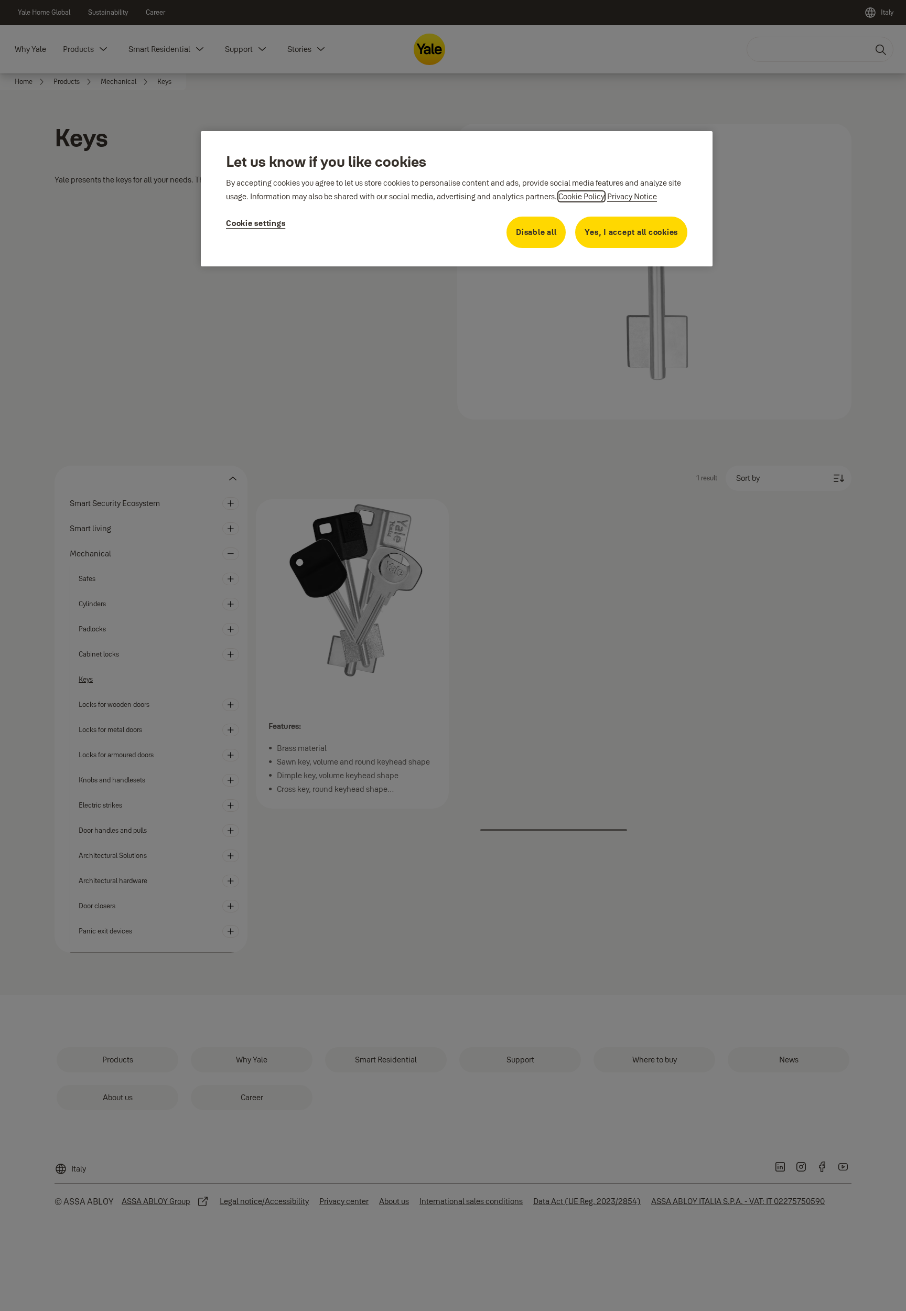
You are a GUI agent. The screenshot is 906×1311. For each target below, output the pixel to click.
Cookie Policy (581, 196)
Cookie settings (255, 223)
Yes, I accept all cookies (631, 232)
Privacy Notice (632, 196)
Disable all (536, 232)
